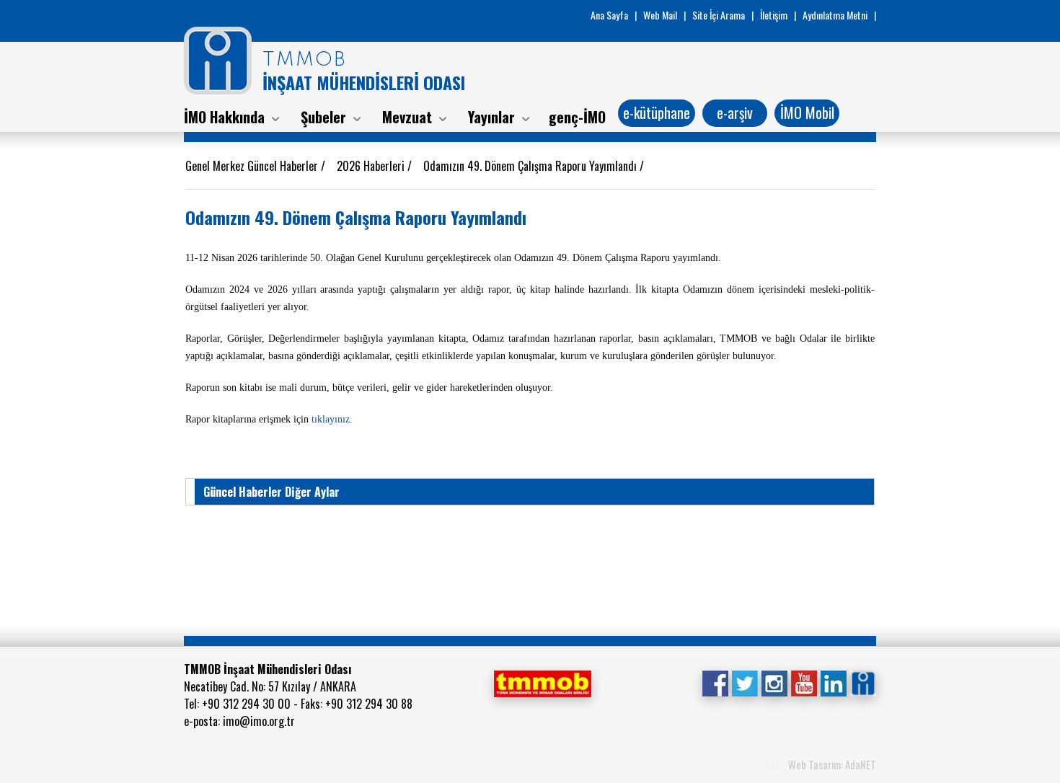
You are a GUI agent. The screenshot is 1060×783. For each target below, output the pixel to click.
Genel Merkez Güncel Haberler (253, 165)
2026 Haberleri (372, 165)
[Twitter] (744, 682)
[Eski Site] (862, 682)
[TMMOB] (542, 682)
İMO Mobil (807, 112)
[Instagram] (774, 682)
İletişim (773, 14)
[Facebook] (715, 682)
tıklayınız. (333, 419)
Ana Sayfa (609, 14)
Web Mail (660, 14)
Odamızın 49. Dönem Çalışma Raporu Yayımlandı (531, 165)
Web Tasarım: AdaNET (832, 764)
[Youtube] (803, 682)
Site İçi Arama (718, 14)
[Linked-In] (833, 682)
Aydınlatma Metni (835, 14)
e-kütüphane (656, 112)
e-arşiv (735, 112)
